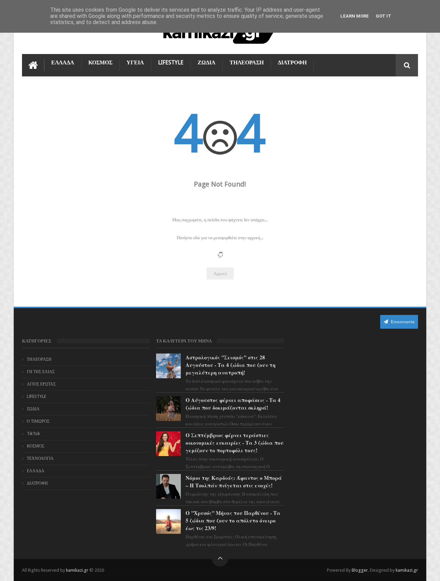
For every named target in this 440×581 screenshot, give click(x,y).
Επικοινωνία (402, 321)
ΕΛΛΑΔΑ (62, 62)
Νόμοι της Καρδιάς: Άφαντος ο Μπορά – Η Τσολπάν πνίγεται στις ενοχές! (234, 481)
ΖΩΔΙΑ (207, 62)
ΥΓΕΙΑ (135, 62)
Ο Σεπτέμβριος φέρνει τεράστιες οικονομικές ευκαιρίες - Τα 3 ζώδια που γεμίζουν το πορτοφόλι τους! (235, 442)
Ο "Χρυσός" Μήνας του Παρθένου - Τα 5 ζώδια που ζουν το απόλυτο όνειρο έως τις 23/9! (233, 520)
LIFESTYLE (171, 62)
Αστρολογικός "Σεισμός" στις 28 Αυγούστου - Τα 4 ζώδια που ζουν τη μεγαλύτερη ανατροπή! (230, 364)
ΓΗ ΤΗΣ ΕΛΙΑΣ (41, 371)
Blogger (360, 570)
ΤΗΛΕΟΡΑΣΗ (247, 62)
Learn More (354, 16)
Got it (383, 16)
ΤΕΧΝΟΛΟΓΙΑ (40, 458)
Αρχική (220, 273)
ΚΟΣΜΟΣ (100, 62)
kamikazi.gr (77, 570)
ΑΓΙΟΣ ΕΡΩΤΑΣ (41, 384)
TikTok (33, 433)
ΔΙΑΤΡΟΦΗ (292, 62)
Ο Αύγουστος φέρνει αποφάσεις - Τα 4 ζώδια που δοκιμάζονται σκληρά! (233, 403)
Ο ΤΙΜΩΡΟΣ (38, 421)
